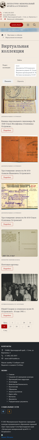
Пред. (5, 322)
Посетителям (13, 387)
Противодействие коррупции (19, 379)
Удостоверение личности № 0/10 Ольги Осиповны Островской (18, 218)
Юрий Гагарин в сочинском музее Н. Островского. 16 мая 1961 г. (17, 310)
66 (28, 326)
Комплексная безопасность (18, 384)
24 (16, 326)
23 (10, 326)
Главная (11, 374)
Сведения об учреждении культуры (21, 377)
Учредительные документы (18, 401)
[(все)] (25, 66)
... (18, 322)
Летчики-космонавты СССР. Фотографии (12, 304)
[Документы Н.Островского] (25, 68)
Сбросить (20, 81)
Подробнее (7, 130)
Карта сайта (13, 394)
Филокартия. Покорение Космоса (10, 260)
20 (24, 322)
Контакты (12, 396)
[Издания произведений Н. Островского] (25, 72)
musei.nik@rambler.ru (9, 15)
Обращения (13, 389)
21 (30, 322)
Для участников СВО (15, 30)
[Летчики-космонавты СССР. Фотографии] (25, 75)
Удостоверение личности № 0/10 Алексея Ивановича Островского (16, 171)
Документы (13, 399)
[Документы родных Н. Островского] (25, 70)
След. (5, 330)
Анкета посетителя (15, 391)
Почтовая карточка (9, 264)
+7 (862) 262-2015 (8, 12)
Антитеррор (13, 382)
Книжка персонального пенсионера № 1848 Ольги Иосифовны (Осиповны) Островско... (18, 124)
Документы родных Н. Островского (11, 116)
